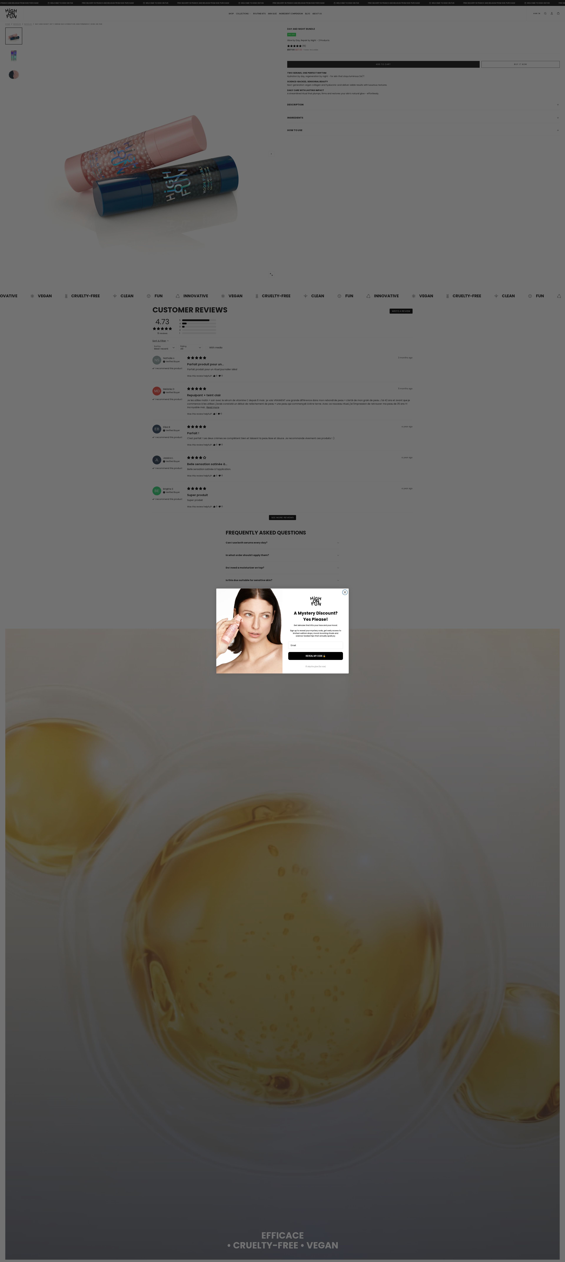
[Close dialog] (345, 592)
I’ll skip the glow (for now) (315, 667)
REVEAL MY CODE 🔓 (315, 656)
